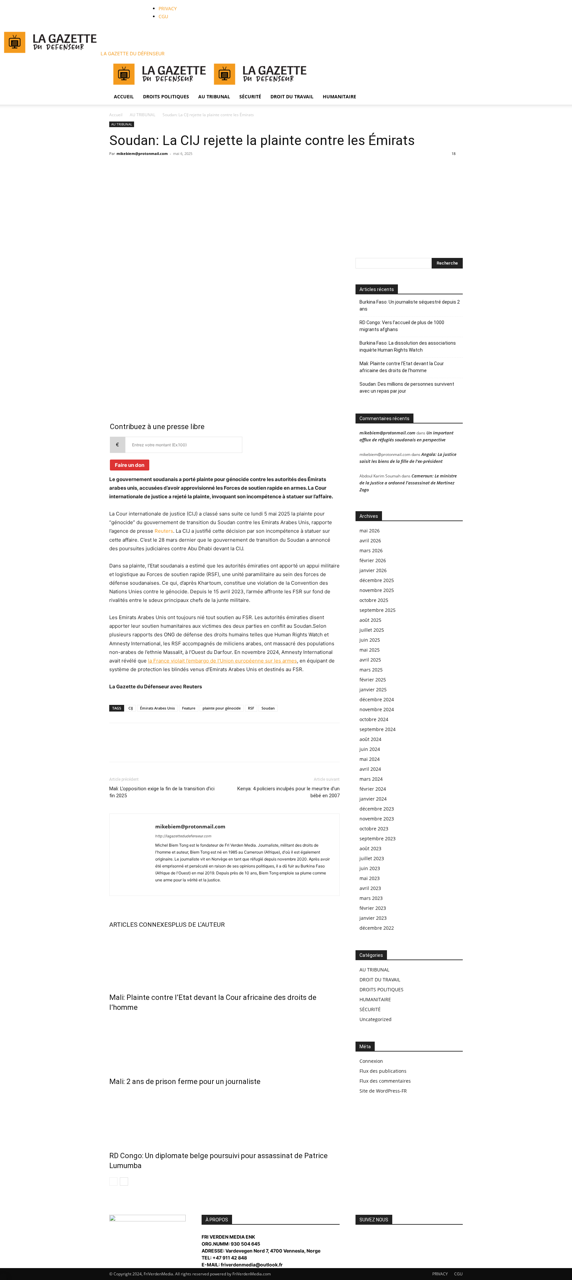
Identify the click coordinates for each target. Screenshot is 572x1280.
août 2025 (370, 620)
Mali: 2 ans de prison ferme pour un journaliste (185, 1081)
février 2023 (372, 908)
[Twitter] (124, 3)
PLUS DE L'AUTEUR (198, 924)
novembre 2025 (376, 590)
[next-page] (124, 1181)
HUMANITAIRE (339, 96)
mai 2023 (369, 878)
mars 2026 (371, 550)
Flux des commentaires (385, 1081)
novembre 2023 (376, 818)
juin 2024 (369, 749)
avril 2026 (370, 540)
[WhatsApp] (129, 3)
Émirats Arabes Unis (157, 708)
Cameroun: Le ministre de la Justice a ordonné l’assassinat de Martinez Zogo (408, 483)
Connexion (371, 1061)
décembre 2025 (376, 580)
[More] (177, 264)
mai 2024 (369, 759)
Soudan (268, 708)
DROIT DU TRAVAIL (291, 96)
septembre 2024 (377, 729)
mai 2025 (369, 650)
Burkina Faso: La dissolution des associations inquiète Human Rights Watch (407, 346)
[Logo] (159, 85)
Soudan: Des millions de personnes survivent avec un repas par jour (406, 387)
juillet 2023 (371, 858)
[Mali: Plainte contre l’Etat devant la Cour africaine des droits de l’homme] (224, 959)
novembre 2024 (376, 709)
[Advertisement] (286, 208)
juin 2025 (369, 640)
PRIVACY (168, 8)
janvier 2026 (373, 570)
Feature (188, 708)
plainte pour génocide (222, 708)
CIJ (130, 708)
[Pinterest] (146, 264)
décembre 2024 (376, 699)
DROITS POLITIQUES (166, 96)
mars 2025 (371, 669)
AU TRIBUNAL (214, 96)
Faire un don (129, 465)
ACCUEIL (124, 96)
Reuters (164, 531)
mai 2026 (369, 530)
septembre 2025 (377, 610)
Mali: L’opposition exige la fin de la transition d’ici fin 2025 (162, 792)
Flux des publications (382, 1071)
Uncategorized (375, 1019)
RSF (251, 708)
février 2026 (372, 560)
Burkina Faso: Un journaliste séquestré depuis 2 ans (409, 305)
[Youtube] (134, 3)
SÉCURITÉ (250, 96)
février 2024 (372, 789)
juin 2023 (369, 868)
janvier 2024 (373, 799)
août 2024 (370, 739)
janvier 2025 (373, 689)
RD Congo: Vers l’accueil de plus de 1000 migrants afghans (401, 326)
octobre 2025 (373, 600)
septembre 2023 (377, 838)
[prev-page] (113, 1181)
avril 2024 (370, 769)
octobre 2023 (373, 828)
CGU (163, 16)
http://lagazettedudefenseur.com (183, 836)
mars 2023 (371, 898)
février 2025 (372, 679)
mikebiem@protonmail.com (142, 153)
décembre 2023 (376, 809)
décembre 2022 (376, 928)
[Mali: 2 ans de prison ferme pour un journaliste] (224, 1043)
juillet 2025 (371, 630)
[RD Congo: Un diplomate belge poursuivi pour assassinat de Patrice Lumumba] (224, 1117)
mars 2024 (371, 779)
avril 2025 (370, 660)
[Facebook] (119, 3)
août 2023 (370, 848)
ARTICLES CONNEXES (140, 924)
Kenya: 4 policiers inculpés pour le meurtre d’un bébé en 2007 (288, 792)
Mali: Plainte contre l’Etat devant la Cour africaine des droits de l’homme (401, 367)
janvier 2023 (373, 918)
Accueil (115, 115)
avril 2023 (370, 888)
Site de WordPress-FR (383, 1091)
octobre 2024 (373, 719)
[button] (455, 65)
